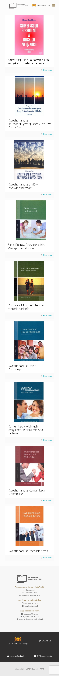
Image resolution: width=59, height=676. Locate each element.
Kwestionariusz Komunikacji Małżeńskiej (26, 492)
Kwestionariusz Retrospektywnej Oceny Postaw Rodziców (29, 123)
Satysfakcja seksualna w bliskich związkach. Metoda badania (28, 61)
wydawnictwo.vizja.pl (30, 617)
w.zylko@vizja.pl (31, 606)
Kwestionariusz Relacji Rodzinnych (22, 367)
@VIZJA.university (44, 656)
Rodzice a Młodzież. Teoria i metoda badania (26, 307)
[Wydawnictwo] (29, 5)
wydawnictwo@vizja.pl (31, 595)
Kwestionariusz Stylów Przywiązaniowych (23, 186)
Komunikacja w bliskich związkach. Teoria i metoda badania (25, 429)
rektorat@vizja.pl (17, 656)
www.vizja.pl (46, 641)
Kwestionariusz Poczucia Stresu (29, 551)
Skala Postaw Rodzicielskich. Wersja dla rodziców (26, 246)
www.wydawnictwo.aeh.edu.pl (31, 619)
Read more (47, 70)
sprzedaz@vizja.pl (30, 614)
